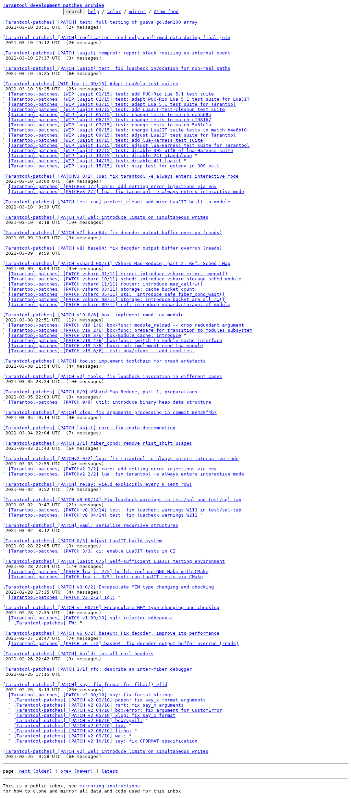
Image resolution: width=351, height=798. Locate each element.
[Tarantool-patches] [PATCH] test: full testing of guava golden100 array (100, 22)
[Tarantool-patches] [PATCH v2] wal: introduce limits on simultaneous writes (105, 751)
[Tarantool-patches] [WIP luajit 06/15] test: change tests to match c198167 (109, 119)
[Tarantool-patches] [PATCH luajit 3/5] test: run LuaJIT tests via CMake (105, 576)
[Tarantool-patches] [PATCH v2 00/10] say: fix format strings (90, 694)
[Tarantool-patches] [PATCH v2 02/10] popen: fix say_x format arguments (110, 699)
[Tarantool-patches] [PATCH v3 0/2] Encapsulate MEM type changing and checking (108, 587)
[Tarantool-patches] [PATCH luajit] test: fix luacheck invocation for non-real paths (116, 68)
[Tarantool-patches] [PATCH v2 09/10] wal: (70, 735)
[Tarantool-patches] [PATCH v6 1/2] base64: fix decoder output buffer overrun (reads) (123, 643)
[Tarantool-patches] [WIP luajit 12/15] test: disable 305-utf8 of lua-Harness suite (120, 150)
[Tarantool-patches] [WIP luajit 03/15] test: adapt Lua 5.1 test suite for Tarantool (122, 104)
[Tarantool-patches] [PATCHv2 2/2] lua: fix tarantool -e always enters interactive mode (126, 474)
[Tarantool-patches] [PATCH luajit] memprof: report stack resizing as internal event (116, 52)
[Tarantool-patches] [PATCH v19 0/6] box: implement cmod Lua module (93, 314)
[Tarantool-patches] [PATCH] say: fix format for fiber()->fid (85, 684)
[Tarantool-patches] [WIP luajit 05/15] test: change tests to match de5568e (109, 114)
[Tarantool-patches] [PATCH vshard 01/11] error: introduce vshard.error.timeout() (118, 273)
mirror (137, 11)
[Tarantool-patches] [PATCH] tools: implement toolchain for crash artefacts (104, 361)
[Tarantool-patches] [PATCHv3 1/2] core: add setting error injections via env (112, 186)
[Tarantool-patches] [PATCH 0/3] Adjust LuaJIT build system (82, 540)
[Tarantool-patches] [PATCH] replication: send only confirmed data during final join (116, 37)
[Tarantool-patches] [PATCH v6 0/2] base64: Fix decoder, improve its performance (111, 633)
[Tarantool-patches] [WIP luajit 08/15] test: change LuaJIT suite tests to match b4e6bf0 (127, 129)
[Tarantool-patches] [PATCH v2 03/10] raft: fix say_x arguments (99, 705)
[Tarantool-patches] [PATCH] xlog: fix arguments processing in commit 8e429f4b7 (110, 412)
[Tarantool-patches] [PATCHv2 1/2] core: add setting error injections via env (112, 468)
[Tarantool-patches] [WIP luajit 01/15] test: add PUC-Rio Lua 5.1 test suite (111, 94)
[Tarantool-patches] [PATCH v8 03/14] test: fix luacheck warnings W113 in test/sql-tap (124, 509)
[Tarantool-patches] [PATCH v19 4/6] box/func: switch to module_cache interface (115, 340)
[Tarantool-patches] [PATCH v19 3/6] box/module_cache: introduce (94, 335)
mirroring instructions (110, 785)
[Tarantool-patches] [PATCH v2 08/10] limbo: (73, 730)
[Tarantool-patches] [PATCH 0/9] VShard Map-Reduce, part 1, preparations (100, 391)
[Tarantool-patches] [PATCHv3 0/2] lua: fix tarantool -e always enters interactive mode (121, 176)
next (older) (35, 771)
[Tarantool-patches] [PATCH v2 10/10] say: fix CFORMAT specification (105, 741)
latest (109, 771)
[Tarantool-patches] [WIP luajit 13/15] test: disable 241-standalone (100, 155)
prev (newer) (76, 771)
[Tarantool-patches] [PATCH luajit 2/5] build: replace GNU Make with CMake (108, 571)
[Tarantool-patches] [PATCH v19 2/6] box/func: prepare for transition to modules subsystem (130, 330)
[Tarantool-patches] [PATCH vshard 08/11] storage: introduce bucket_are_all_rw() (116, 299)
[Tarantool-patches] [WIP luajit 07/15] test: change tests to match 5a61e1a (109, 124)
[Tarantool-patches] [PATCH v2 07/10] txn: (70, 725)
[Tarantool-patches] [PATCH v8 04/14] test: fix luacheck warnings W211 (102, 515)
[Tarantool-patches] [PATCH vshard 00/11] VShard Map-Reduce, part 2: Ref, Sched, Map (116, 263)
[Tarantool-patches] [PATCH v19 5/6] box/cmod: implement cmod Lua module (105, 345)
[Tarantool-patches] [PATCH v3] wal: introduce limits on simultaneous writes (105, 217)
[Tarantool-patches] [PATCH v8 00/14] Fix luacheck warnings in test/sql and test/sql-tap (122, 499)
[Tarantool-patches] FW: (45, 622)
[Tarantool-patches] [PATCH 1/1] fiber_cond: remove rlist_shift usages (97, 443)
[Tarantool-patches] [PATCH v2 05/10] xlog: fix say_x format (95, 715)
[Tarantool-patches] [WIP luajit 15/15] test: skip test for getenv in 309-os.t (113, 165)
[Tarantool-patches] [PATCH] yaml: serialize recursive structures (90, 525)
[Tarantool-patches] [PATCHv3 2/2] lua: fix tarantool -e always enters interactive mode (126, 191)
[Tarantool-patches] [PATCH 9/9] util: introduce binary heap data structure (109, 402)
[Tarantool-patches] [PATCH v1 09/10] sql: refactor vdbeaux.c (90, 617)
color (114, 11)
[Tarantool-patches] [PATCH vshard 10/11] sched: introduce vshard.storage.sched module (124, 278)
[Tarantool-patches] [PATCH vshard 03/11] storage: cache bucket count (101, 289)
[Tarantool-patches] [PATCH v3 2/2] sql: (61, 597)
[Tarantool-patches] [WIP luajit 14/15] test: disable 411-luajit (94, 160)
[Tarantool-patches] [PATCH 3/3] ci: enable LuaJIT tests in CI (92, 551)
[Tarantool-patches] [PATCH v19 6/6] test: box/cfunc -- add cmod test (101, 350)
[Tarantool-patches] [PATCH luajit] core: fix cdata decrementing (89, 427)
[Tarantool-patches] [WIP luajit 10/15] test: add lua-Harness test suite (105, 140)
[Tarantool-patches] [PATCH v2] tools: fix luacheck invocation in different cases (112, 376)
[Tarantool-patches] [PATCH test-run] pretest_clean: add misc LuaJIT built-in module (116, 201)
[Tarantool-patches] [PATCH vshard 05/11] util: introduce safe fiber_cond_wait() (116, 294)
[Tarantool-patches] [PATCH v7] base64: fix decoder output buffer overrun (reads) (112, 232)
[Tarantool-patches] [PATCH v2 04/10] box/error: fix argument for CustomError (118, 710)
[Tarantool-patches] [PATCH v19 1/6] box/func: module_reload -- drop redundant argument (126, 325)
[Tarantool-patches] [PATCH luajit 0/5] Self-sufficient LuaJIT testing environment (114, 561)
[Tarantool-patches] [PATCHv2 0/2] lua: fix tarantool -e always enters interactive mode (121, 458)
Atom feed (166, 11)
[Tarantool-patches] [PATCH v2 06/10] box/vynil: (78, 720)
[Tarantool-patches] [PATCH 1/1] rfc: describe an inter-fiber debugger (97, 669)
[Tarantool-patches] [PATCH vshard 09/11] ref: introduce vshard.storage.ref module (119, 304)
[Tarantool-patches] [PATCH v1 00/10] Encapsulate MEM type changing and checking (111, 607)
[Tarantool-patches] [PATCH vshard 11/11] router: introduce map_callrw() (105, 284)
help (93, 11)
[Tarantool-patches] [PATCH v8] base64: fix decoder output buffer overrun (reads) (112, 248)
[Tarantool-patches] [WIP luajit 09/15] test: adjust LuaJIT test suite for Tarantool (122, 135)
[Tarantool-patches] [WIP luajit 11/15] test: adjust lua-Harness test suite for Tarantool (129, 145)
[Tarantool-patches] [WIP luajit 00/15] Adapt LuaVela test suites (90, 83)
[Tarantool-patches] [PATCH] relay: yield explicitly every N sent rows (97, 484)
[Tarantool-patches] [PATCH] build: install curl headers (78, 653)
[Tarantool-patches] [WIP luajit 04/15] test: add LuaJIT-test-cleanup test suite (116, 109)
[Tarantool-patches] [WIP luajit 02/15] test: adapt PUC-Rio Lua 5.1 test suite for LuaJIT (129, 99)
